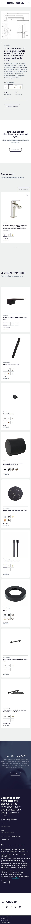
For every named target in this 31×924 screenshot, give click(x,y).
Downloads (7, 98)
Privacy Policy (20, 844)
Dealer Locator (15, 149)
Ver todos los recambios (12, 106)
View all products (23, 189)
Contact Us (15, 773)
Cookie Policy (4, 918)
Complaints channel (5, 922)
